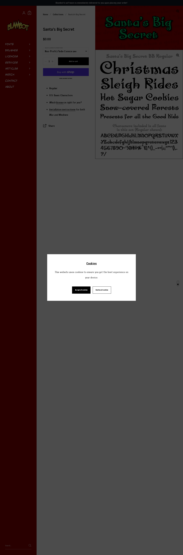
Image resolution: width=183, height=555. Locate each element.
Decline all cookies (102, 290)
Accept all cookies (81, 290)
